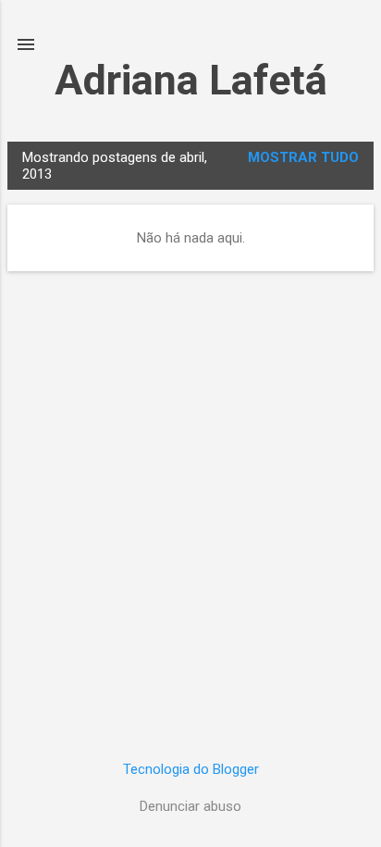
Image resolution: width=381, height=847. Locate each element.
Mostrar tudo (303, 157)
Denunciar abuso (190, 806)
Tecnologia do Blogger (191, 769)
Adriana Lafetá (191, 80)
